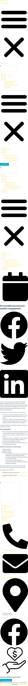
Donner (4, 79)
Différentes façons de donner (11, 84)
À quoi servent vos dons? (10, 81)
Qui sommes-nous (7, 176)
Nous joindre (5, 3)
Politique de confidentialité (6, 684)
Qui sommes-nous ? (7, 75)
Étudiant (4, 76)
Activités (4, 78)
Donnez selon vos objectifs (11, 86)
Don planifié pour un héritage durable (13, 187)
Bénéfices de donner (9, 82)
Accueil (4, 73)
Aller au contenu (3, 0)
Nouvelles (5, 190)
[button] (14, 33)
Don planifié (7, 87)
